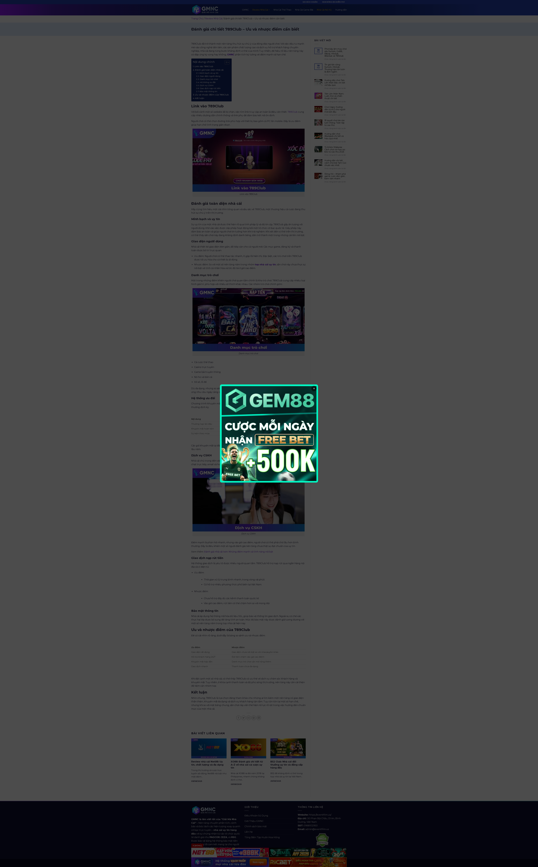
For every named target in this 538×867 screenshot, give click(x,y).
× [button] (314, 388)
